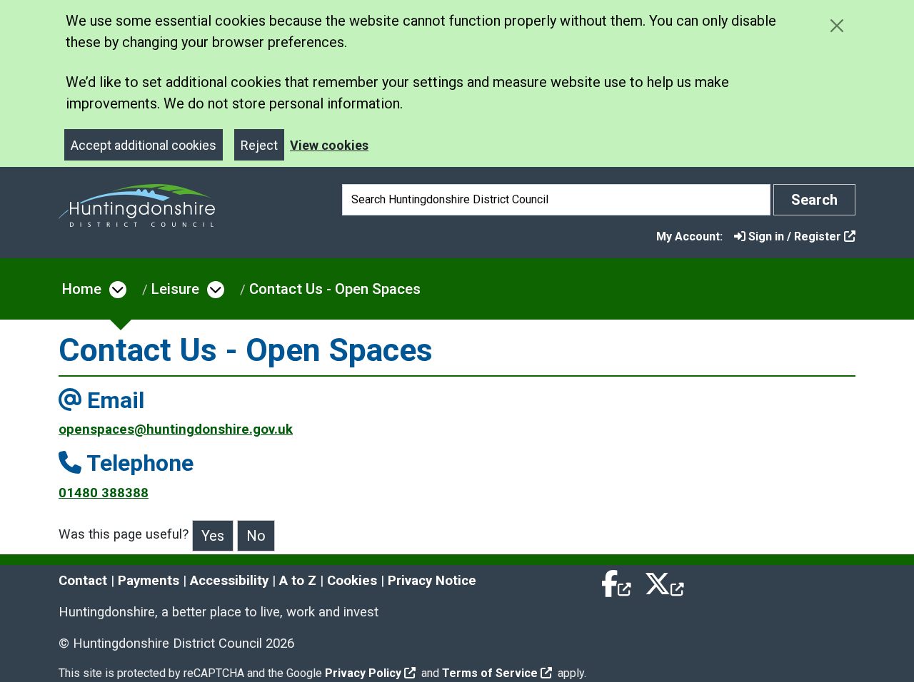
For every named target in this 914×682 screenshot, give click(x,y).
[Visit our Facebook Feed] (617, 580)
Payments (148, 581)
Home (81, 288)
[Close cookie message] (836, 25)
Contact (83, 581)
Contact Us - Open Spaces (335, 288)
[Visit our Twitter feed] (664, 580)
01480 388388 (104, 493)
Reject (259, 145)
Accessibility (229, 581)
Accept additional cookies (143, 145)
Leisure (175, 288)
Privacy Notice (432, 581)
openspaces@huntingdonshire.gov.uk (176, 429)
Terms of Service (490, 673)
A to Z (297, 581)
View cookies (329, 145)
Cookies (352, 581)
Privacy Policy (363, 673)
